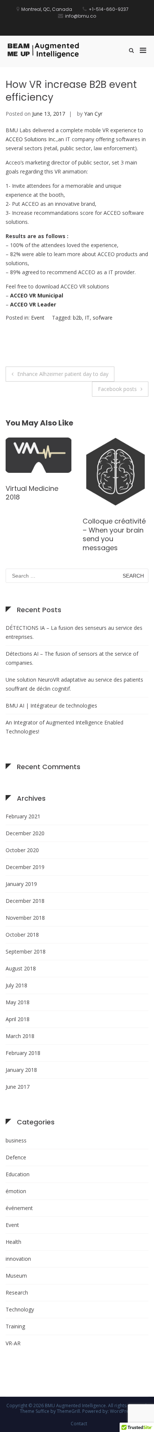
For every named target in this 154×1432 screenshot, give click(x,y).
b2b (77, 317)
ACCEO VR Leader (33, 304)
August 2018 (21, 968)
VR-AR (13, 1343)
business (16, 1140)
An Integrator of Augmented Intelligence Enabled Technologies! (64, 727)
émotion (16, 1191)
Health (13, 1241)
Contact (79, 1423)
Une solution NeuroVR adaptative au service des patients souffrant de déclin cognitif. (74, 684)
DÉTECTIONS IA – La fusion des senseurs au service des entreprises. (74, 632)
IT (87, 317)
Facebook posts (117, 388)
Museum (16, 1275)
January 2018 (21, 1069)
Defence (16, 1157)
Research (17, 1292)
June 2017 (18, 1086)
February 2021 (23, 816)
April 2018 (18, 1019)
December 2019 (25, 867)
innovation (18, 1258)
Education (18, 1174)
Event (37, 317)
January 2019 (21, 883)
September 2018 (26, 951)
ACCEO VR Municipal (36, 295)
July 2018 (16, 985)
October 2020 (22, 850)
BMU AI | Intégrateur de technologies (51, 705)
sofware (103, 317)
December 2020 (25, 833)
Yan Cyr (93, 113)
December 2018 (25, 900)
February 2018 (23, 1052)
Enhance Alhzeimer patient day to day (62, 373)
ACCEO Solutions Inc (30, 139)
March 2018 (20, 1036)
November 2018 (25, 917)
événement (19, 1208)
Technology (20, 1309)
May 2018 (18, 1002)
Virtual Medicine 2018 (32, 493)
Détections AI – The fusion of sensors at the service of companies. (72, 658)
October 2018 (22, 934)
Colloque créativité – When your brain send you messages (114, 534)
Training (15, 1326)
